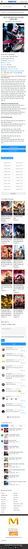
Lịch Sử (3, 501)
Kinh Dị (15, 499)
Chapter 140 (7, 177)
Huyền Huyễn (6, 62)
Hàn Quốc (3, 497)
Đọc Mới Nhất (13, 151)
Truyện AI (3, 505)
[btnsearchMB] (25, 6)
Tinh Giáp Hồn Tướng (14, 475)
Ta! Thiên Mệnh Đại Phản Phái (16, 452)
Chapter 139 (19, 177)
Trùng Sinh (3, 507)
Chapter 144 (7, 171)
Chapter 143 (19, 171)
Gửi (13, 344)
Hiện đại (11, 477)
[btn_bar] (1, 1)
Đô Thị (2, 512)
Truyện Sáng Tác (17, 505)
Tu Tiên (3, 510)
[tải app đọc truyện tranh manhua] (12, 1)
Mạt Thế (15, 501)
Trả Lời (23, 350)
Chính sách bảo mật (13, 530)
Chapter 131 (19, 189)
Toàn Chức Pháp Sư (13, 446)
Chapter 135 (19, 183)
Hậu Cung (15, 497)
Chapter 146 (7, 168)
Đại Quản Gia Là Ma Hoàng (15, 428)
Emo (3, 340)
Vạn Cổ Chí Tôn (12, 440)
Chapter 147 (19, 165)
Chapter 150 (11, 60)
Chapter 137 (19, 180)
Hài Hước (15, 495)
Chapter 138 (7, 180)
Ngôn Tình (3, 503)
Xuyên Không (16, 510)
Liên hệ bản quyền (13, 529)
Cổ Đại (2, 493)
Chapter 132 (7, 189)
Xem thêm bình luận (14, 417)
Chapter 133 (19, 186)
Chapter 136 (7, 183)
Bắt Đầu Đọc (14, 147)
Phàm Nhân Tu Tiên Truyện (15, 458)
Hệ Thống (3, 499)
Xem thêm (13, 193)
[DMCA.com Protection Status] (13, 533)
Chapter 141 (19, 174)
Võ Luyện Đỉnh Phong (14, 434)
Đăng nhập (24, 1)
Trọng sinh (15, 507)
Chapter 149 (19, 162)
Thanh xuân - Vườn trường (19, 503)
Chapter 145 (19, 168)
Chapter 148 (7, 165)
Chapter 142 (7, 174)
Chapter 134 (7, 186)
